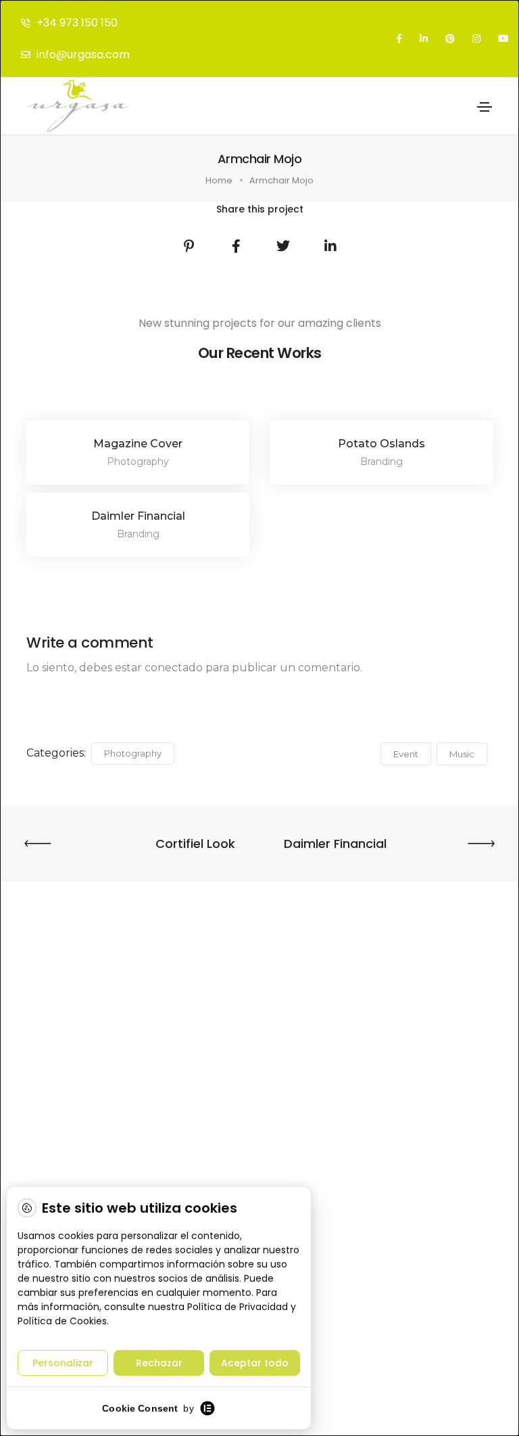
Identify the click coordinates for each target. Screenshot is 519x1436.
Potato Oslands (381, 443)
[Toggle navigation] (484, 107)
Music (461, 753)
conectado (174, 667)
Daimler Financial (138, 516)
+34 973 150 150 (77, 22)
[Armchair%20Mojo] (188, 246)
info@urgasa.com (83, 54)
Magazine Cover (137, 443)
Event (405, 753)
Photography (133, 753)
